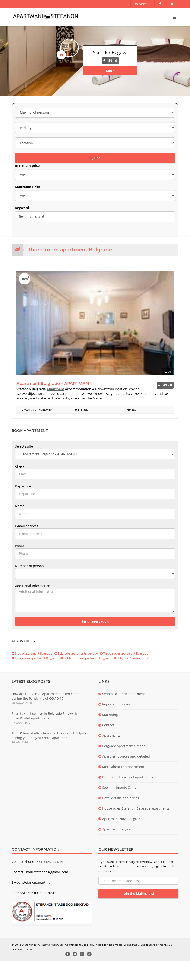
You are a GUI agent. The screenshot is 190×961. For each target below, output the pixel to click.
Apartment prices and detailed (125, 756)
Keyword (22, 208)
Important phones (115, 704)
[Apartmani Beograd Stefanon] (45, 16)
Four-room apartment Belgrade (36, 658)
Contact (107, 725)
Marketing (109, 714)
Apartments (110, 735)
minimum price (27, 165)
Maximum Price (27, 186)
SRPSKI (144, 4)
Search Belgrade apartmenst (124, 694)
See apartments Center (119, 787)
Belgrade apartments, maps (123, 746)
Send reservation (95, 621)
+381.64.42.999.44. (49, 861)
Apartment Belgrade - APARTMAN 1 (54, 383)
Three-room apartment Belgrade (125, 653)
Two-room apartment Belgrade (89, 658)
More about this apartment (122, 766)
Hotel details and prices (120, 798)
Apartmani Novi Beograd (120, 819)
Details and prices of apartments (127, 777)
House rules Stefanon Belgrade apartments (135, 808)
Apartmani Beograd (117, 829)
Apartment (55, 389)
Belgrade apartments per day (77, 653)
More (110, 71)
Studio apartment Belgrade (33, 653)
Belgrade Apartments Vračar (135, 658)
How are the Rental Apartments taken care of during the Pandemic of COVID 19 (47, 696)
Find (97, 158)
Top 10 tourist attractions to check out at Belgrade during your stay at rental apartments (50, 735)
